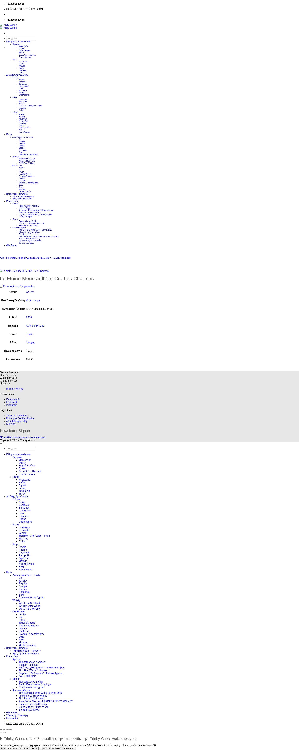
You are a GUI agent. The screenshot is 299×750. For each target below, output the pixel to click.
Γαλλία (15, 77)
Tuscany (22, 108)
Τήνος (21, 72)
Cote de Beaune (35, 325)
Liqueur (22, 178)
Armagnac (23, 150)
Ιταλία (14, 97)
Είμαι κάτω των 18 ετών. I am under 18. (19, 748)
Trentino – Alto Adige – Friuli (30, 106)
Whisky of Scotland (27, 159)
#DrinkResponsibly (16, 421)
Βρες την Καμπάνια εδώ (22, 199)
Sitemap (10, 424)
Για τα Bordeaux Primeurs (23, 196)
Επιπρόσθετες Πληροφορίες (18, 286)
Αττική (21, 53)
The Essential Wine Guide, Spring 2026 (35, 230)
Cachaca (22, 181)
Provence (23, 90)
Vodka (21, 167)
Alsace (21, 80)
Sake (21, 152)
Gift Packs (11, 245)
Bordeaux (23, 82)
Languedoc (23, 86)
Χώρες (15, 112)
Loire (21, 88)
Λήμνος (22, 66)
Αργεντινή (23, 119)
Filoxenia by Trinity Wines (29, 232)
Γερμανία (22, 123)
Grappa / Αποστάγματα (28, 183)
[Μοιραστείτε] (7, 729)
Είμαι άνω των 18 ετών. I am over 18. (57, 748)
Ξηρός (29, 334)
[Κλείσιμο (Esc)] (10, 729)
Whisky (22, 141)
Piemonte (23, 101)
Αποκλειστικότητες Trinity (22, 137)
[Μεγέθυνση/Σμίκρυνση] (1, 729)
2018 (29, 317)
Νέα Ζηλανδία (24, 128)
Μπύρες (22, 189)
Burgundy (23, 84)
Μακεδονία (23, 46)
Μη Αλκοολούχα (25, 191)
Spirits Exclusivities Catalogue (31, 223)
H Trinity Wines (14, 388)
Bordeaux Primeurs (17, 194)
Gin (20, 139)
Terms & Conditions (17, 415)
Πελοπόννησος (25, 57)
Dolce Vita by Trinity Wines (30, 241)
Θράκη (21, 48)
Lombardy (23, 99)
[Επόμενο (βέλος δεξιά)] (4, 732)
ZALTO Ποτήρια (25, 217)
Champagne (24, 95)
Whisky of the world (27, 161)
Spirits (15, 219)
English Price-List (26, 208)
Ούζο (21, 185)
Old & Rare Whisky (27, 163)
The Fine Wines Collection (30, 212)
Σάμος (21, 68)
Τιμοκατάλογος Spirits (28, 221)
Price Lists (12, 201)
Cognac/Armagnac (27, 176)
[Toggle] (1, 287)
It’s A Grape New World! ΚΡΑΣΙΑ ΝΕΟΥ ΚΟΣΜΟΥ (39, 236)
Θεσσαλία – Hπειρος (27, 55)
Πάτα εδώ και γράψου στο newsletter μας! (23, 437)
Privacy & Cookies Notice (20, 418)
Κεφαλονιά (23, 61)
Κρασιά (15, 204)
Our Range (17, 165)
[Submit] (7, 452)
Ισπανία (22, 125)
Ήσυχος (30, 342)
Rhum (21, 172)
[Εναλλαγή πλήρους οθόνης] (4, 729)
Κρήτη (21, 64)
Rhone (21, 93)
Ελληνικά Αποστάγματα (28, 154)
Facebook (11, 402)
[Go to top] (1, 443)
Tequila (22, 143)
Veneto (22, 104)
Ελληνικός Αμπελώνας (18, 41)
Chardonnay (33, 300)
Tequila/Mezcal (25, 174)
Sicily (21, 110)
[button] (12, 718)
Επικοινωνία (13, 399)
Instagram (11, 405)
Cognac (22, 148)
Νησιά (15, 59)
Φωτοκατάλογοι (19, 228)
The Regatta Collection (28, 234)
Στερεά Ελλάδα (25, 51)
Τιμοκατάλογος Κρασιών (29, 206)
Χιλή (20, 130)
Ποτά (9, 134)
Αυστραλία (23, 121)
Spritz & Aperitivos (26, 243)
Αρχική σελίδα (8, 258)
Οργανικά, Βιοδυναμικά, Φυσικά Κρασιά (35, 215)
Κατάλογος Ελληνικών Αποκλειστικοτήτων (36, 210)
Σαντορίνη (23, 70)
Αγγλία (21, 114)
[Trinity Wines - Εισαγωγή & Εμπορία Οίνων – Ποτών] (8, 26)
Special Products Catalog (29, 239)
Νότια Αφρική (24, 132)
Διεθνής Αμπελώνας (17, 75)
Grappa (22, 146)
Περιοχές (16, 44)
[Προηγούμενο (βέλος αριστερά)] (1, 732)
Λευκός (30, 292)
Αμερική (22, 117)
